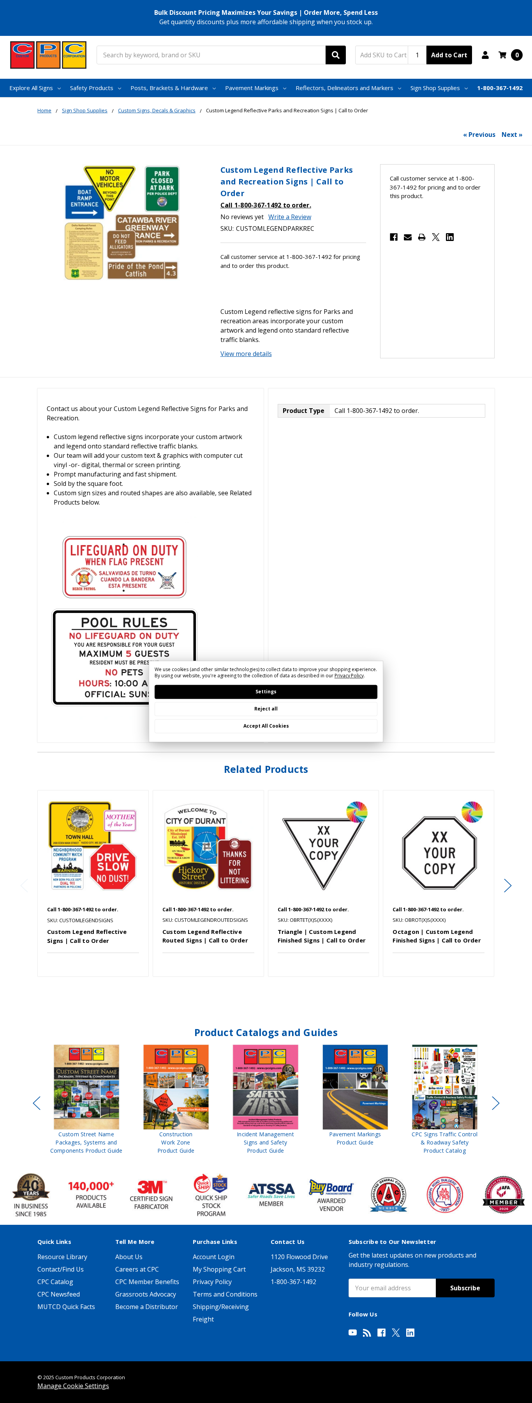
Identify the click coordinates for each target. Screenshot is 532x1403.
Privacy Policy (212, 1281)
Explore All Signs (31, 88)
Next (508, 886)
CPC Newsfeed (58, 1294)
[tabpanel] (92, 883)
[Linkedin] (450, 237)
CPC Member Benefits (147, 1281)
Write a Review (289, 217)
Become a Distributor (146, 1306)
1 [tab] (263, 993)
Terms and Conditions (225, 1294)
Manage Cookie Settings (73, 1386)
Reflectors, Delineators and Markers (344, 88)
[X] (436, 237)
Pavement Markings (251, 88)
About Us (129, 1256)
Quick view (93, 845)
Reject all (266, 709)
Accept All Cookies (266, 726)
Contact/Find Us (60, 1269)
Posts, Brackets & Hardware (169, 88)
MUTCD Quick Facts (66, 1306)
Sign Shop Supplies (435, 88)
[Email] (408, 237)
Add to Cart (449, 55)
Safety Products (91, 88)
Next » (512, 134)
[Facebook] (394, 237)
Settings (266, 692)
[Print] (422, 237)
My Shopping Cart (219, 1269)
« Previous (479, 134)
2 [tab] (270, 993)
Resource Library (62, 1256)
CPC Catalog (55, 1281)
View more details (246, 353)
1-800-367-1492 (500, 88)
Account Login (213, 1256)
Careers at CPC (137, 1269)
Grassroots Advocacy (145, 1294)
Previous (24, 886)
